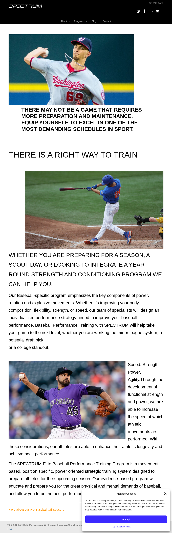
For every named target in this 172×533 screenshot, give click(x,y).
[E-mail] (157, 13)
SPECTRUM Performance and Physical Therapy (25, 6)
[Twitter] (138, 13)
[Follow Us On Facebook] (144, 13)
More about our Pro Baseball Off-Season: (36, 509)
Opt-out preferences (122, 527)
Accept (126, 519)
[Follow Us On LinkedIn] (151, 13)
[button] (165, 493)
